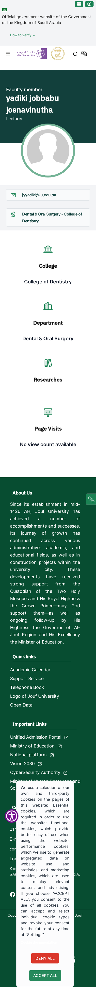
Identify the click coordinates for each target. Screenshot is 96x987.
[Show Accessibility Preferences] (11, 816)
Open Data (21, 705)
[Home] (39, 53)
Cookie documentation (39, 942)
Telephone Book (27, 687)
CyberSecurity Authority (35, 772)
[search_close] (74, 53)
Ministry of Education (32, 745)
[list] (8, 54)
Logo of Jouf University (34, 696)
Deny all (45, 958)
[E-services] (79, 4)
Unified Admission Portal (35, 737)
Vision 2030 (22, 763)
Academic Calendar (30, 669)
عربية (84, 54)
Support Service (27, 678)
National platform (28, 754)
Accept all (45, 975)
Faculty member (24, 89)
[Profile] (89, 4)
